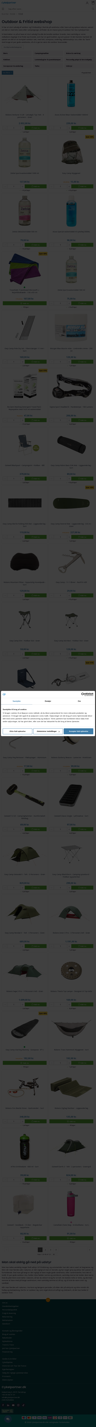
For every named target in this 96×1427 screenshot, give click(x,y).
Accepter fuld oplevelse (78, 731)
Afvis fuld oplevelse (17, 731)
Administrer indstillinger (47, 731)
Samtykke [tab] (17, 701)
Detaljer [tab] (48, 701)
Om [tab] (79, 701)
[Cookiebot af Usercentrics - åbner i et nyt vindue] (83, 694)
